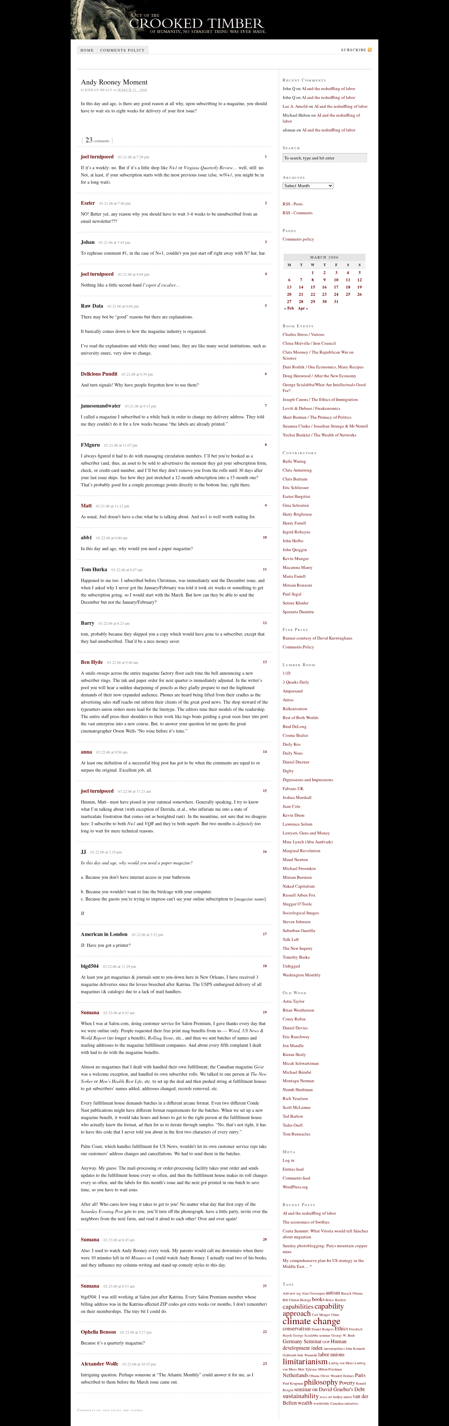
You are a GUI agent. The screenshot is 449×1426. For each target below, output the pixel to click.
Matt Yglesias (307, 1369)
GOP (326, 1342)
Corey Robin (294, 1019)
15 (265, 790)
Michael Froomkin (299, 868)
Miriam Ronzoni (297, 585)
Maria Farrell (294, 576)
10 (265, 537)
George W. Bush (343, 1335)
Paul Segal (292, 594)
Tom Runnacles (296, 1134)
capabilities (298, 1306)
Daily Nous (293, 753)
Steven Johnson (297, 921)
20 (265, 1239)
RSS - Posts (293, 204)
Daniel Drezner (296, 762)
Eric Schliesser (296, 487)
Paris (360, 1375)
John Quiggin (295, 549)
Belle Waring (294, 461)
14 (265, 751)
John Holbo (293, 541)
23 (265, 1363)
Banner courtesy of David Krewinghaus (317, 638)
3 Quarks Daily (296, 682)
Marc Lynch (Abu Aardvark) (308, 842)
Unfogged (291, 966)
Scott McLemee (297, 1107)
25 (348, 294)
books (318, 1299)
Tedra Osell (293, 1125)
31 (336, 301)
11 (265, 569)
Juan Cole (291, 806)
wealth (305, 1402)
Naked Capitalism (299, 886)
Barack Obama (352, 1293)
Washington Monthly (302, 975)
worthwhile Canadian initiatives (335, 1403)
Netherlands (295, 1375)
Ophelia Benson (98, 1331)
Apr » (303, 308)
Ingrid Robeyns (296, 532)
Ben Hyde (92, 662)
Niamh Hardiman (298, 1089)
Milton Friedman (330, 1369)
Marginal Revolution (301, 850)
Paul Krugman (293, 1383)
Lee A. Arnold (295, 106)
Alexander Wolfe (99, 1363)
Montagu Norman (298, 1081)
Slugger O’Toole (297, 904)
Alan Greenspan (313, 1293)
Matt (86, 505)
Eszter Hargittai (296, 496)
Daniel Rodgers (323, 1329)
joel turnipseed (97, 156)
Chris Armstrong (297, 470)
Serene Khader (295, 603)
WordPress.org (295, 1187)
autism (333, 1292)
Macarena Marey (298, 567)
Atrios (288, 700)
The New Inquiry (298, 948)
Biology (305, 1299)
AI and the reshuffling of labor (328, 88)
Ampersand (293, 691)
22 (265, 1331)
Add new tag (292, 1293)
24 (336, 294)
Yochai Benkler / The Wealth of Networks (319, 435)
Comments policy (122, 50)
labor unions (331, 1354)
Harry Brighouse (297, 514)
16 (265, 851)
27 (289, 301)
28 (301, 301)
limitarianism (305, 1361)
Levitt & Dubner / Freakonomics (311, 408)
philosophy (321, 1382)
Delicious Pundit (99, 373)
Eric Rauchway (296, 1037)
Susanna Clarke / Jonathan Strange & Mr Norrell (325, 426)
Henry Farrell (294, 523)
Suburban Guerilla (299, 930)
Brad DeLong (295, 726)
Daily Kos (291, 744)
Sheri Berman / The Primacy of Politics (317, 417)
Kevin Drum (293, 815)
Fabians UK (293, 788)
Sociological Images (301, 913)
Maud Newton (295, 859)
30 (324, 301)
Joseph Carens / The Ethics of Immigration (320, 399)
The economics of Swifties (306, 1222)
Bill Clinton (291, 1299)
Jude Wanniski (307, 1355)
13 (265, 662)
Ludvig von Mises (341, 1363)
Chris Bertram (295, 479)
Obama (314, 1375)
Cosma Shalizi (295, 735)
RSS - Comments (298, 213)
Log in (289, 1160)
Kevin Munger (296, 558)
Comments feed (296, 1178)
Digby (288, 771)
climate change (312, 1320)
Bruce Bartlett (335, 1299)
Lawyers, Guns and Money (306, 833)
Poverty (347, 1382)
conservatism (297, 1328)
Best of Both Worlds (301, 717)
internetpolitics (334, 1348)
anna (86, 751)
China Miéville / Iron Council (309, 343)
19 (265, 1012)
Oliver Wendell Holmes (337, 1375)
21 (265, 1285)
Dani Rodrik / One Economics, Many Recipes (323, 367)
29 (313, 301)
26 (359, 294)
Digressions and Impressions (308, 780)
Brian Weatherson (298, 1010)
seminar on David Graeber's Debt (329, 1389)
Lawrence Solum (297, 824)
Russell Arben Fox (299, 895)
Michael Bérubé (297, 1072)
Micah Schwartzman (301, 1063)
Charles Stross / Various (303, 334)
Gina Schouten (296, 505)
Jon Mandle (293, 1045)
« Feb (289, 308)
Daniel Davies (295, 1028)
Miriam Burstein (297, 877)
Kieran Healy (294, 1054)
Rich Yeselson (295, 1098)
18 (265, 966)
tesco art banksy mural (336, 1396)
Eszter (88, 202)
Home (87, 50)
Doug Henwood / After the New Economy (319, 376)
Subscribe (353, 49)
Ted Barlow (293, 1116)
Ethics (341, 1328)
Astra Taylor (293, 1001)
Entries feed (293, 1169)
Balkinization (295, 709)
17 (265, 934)
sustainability (301, 1395)
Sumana (90, 1012)
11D (286, 673)
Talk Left (291, 939)
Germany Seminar (302, 1341)
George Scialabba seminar (311, 1335)
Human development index (314, 1344)
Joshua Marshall (297, 797)
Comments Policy (298, 647)
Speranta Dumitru (298, 612)
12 (265, 622)
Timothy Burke (296, 957)
